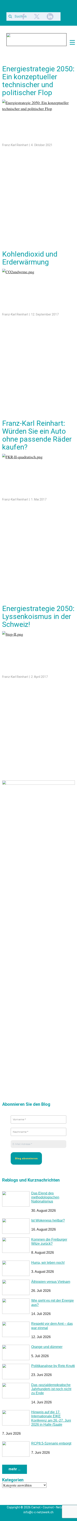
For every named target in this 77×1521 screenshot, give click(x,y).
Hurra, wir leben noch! (48, 1262)
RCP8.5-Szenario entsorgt (51, 1443)
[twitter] (36, 16)
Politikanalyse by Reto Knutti (53, 1366)
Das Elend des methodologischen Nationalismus (45, 1197)
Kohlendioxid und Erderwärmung (29, 258)
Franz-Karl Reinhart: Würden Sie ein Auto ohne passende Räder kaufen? (37, 435)
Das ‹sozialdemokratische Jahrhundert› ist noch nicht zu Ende (51, 1389)
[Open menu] (72, 42)
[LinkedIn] (50, 16)
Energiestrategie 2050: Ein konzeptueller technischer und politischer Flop (38, 81)
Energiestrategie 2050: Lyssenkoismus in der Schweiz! (38, 616)
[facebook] (23, 16)
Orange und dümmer (46, 1347)
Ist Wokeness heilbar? (48, 1220)
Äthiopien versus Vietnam (50, 1281)
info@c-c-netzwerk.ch (38, 1512)
